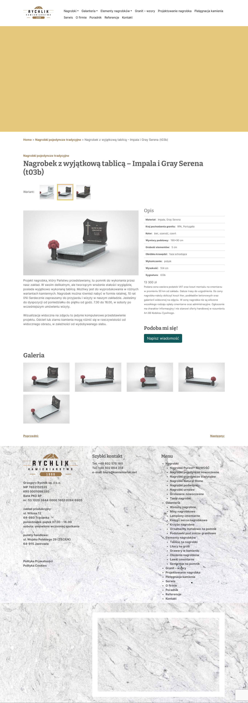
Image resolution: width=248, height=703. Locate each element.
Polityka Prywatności (38, 561)
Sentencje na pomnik (185, 564)
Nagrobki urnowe (182, 489)
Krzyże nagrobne (182, 524)
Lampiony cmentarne (185, 516)
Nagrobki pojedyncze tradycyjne (58, 139)
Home (27, 139)
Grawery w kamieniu (184, 550)
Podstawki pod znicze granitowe (193, 533)
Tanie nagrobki (180, 498)
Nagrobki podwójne (184, 485)
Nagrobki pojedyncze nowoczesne (194, 472)
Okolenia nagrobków (184, 555)
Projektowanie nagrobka (175, 11)
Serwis (68, 17)
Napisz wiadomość (163, 338)
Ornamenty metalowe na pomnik (193, 529)
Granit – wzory (145, 11)
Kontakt (127, 17)
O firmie (81, 17)
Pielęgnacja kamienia (208, 11)
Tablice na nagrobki (184, 542)
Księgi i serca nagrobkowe (189, 520)
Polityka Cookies (35, 565)
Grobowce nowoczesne (187, 494)
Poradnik (96, 17)
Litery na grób (180, 546)
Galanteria (88, 11)
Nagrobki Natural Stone (186, 481)
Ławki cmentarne (182, 559)
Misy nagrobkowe (182, 511)
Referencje (112, 17)
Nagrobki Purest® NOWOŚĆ (190, 468)
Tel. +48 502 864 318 (107, 468)
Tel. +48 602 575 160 (107, 463)
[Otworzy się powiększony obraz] (81, 242)
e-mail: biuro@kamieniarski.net (114, 472)
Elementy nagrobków (115, 11)
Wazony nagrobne (183, 507)
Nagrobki (70, 11)
